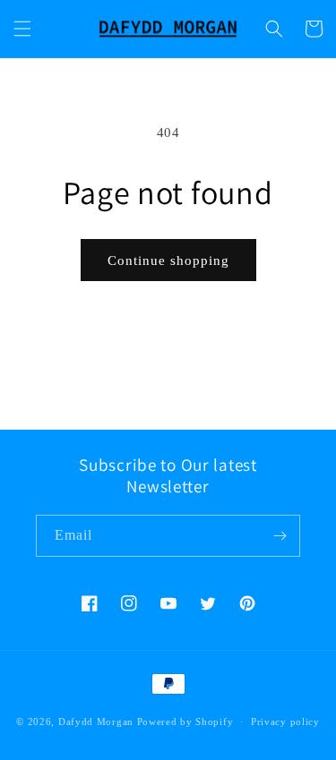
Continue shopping (168, 260)
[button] (22, 28)
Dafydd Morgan (96, 721)
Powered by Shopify (185, 721)
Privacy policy (285, 721)
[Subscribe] (279, 536)
